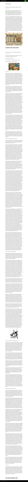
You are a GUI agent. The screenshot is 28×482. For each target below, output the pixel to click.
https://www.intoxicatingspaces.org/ (10, 12)
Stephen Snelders (3, 0)
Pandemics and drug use (13, 7)
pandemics (14, 47)
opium (11, 47)
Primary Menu (27, 1)
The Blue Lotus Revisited (13, 52)
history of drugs (8, 47)
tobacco (17, 47)
